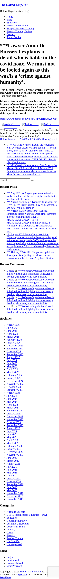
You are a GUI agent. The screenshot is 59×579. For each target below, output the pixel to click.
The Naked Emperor (14, 5)
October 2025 (14, 351)
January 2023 (13, 449)
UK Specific (13, 541)
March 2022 (13, 460)
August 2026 (13, 324)
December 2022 (15, 451)
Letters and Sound (16, 526)
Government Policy (17, 520)
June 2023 (12, 434)
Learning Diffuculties (18, 523)
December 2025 (15, 345)
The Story (12, 22)
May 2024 (12, 401)
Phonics (11, 535)
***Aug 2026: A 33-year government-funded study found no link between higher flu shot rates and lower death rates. (32, 196)
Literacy (11, 529)
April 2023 (12, 440)
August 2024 (13, 392)
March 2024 (13, 407)
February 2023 (14, 446)
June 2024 (12, 398)
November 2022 (15, 454)
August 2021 (13, 463)
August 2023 (13, 428)
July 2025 (12, 360)
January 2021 (13, 478)
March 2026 (13, 336)
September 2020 (15, 484)
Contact (11, 34)
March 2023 (13, 443)
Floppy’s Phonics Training (20, 28)
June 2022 (12, 457)
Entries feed (13, 560)
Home (10, 16)
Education (12, 517)
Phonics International (17, 25)
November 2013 (15, 499)
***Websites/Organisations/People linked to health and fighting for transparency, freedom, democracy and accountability (30, 273)
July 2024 (12, 395)
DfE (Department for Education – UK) (27, 514)
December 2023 (15, 416)
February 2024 (14, 410)
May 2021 (12, 472)
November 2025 (15, 348)
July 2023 (12, 431)
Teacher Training (15, 538)
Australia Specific (16, 511)
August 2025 (13, 357)
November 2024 (15, 384)
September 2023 (15, 425)
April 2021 (12, 475)
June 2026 (12, 330)
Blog (9, 19)
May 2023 (12, 437)
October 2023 (14, 422)
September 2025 (15, 354)
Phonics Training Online (19, 31)
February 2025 (14, 375)
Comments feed (15, 563)
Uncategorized (49, 139)
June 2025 (12, 363)
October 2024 (14, 387)
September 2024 (15, 389)
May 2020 (12, 490)
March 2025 (13, 372)
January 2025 (13, 378)
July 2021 (12, 466)
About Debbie (14, 37)
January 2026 (13, 342)
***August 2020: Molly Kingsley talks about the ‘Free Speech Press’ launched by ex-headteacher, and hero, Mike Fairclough (32, 205)
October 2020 (14, 481)
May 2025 (12, 366)
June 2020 (12, 487)
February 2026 (14, 339)
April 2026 (12, 333)
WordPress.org (14, 566)
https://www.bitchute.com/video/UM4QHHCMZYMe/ (28, 118)
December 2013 (15, 496)
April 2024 (12, 404)
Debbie (4, 139)
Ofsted (10, 532)
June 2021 (12, 469)
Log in (10, 557)
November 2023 (15, 419)
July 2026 (12, 327)
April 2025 (12, 369)
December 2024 (15, 381)
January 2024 (13, 413)
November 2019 (15, 493)
